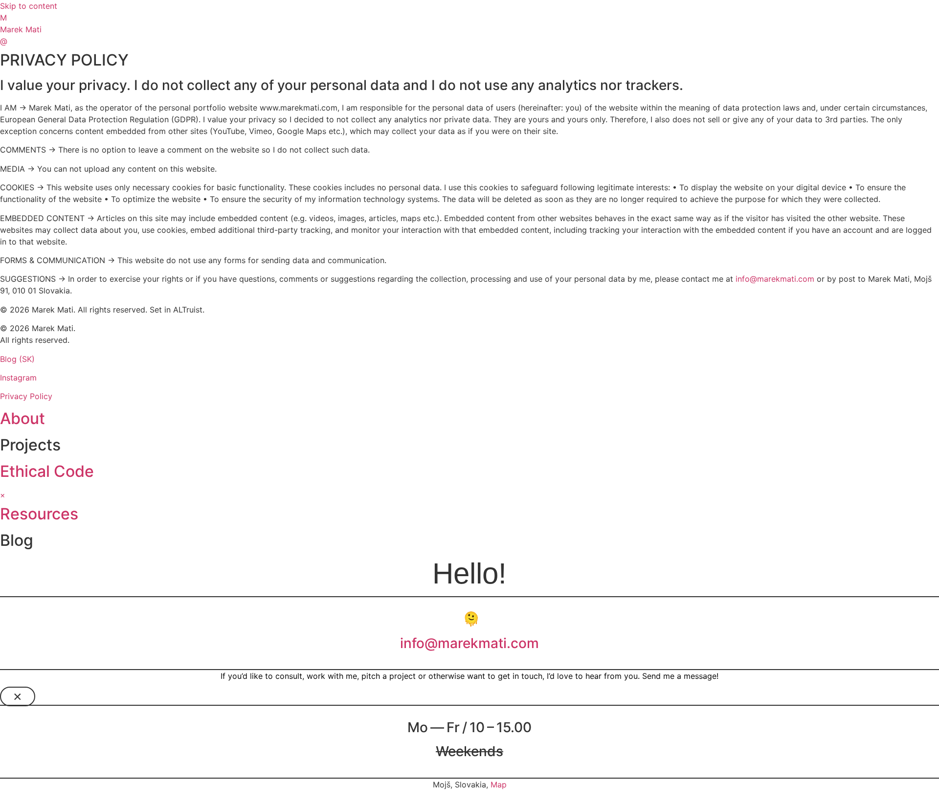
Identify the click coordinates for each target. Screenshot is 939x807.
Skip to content (28, 6)
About (22, 418)
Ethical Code (47, 471)
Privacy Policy (26, 396)
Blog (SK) (17, 359)
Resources (39, 513)
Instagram (18, 377)
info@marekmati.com (775, 279)
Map (499, 784)
